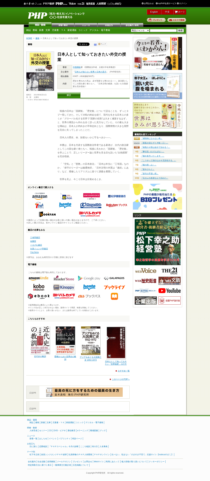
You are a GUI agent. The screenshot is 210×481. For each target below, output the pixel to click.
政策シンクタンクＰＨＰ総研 (54, 454)
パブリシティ (64, 438)
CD (50, 430)
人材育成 (33, 430)
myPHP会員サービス (167, 3)
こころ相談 (85, 446)
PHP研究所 (56, 15)
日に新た (33, 446)
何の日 (95, 446)
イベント (53, 438)
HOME (29, 38)
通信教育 (71, 430)
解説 (69, 95)
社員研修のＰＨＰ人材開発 (80, 454)
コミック (83, 30)
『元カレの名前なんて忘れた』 (154, 178)
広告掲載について (81, 465)
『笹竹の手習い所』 (149, 173)
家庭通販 (72, 30)
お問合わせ (148, 3)
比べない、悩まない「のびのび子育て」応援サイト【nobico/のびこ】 (142, 454)
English (154, 12)
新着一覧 (33, 438)
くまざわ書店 (36, 245)
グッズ (103, 430)
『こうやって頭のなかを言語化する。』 (158, 160)
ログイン (183, 3)
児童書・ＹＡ (59, 30)
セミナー (43, 430)
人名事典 (103, 446)
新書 (41, 30)
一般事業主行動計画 (62, 465)
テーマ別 (31, 452)
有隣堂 (33, 241)
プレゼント (156, 20)
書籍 (35, 30)
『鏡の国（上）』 (149, 165)
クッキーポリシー (157, 461)
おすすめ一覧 (124, 371)
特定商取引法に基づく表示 (40, 465)
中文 (167, 12)
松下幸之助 (34, 454)
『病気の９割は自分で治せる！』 (155, 147)
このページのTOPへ (121, 379)
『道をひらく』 (148, 169)
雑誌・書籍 (32, 420)
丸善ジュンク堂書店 (39, 249)
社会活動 (41, 461)
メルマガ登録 (176, 20)
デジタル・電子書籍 (99, 30)
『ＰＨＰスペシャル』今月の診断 (63, 446)
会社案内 (132, 24)
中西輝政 (77, 67)
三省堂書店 (35, 237)
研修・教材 (63, 24)
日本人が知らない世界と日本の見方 (90, 72)
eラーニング (82, 430)
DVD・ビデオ (60, 430)
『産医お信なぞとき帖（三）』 (154, 143)
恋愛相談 (43, 446)
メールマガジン (64, 461)
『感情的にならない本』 (151, 138)
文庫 (47, 30)
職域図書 (94, 430)
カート (181, 12)
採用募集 (51, 461)
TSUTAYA (34, 252)
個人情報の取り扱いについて (134, 461)
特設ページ (77, 438)
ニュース (86, 24)
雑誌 (40, 24)
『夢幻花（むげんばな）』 (152, 151)
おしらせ (43, 438)
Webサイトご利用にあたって (107, 461)
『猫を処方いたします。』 (152, 156)
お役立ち (109, 24)
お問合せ (88, 461)
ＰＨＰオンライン (102, 454)
